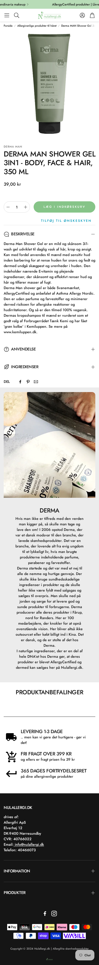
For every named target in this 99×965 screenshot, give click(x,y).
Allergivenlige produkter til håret (36, 26)
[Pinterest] (28, 382)
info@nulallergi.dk (29, 844)
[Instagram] (54, 913)
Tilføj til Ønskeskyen (66, 220)
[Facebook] (20, 382)
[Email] (36, 382)
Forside (8, 26)
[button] (7, 15)
